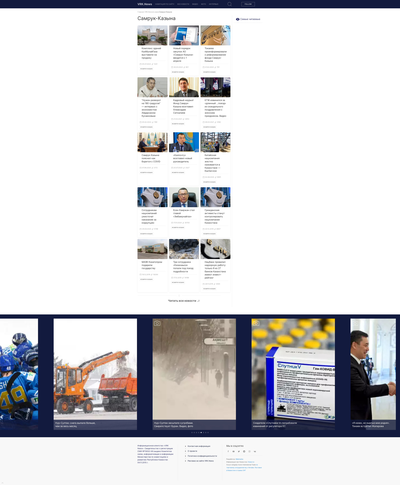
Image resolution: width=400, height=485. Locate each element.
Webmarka (239, 459)
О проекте (192, 451)
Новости (251, 462)
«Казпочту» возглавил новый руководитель (182, 158)
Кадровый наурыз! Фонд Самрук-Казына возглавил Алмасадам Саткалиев (183, 106)
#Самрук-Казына (146, 69)
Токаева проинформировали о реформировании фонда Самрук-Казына (216, 54)
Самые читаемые (250, 19)
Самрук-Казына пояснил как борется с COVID (151, 158)
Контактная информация (199, 446)
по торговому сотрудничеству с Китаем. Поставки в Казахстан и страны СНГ (244, 467)
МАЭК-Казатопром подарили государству (152, 265)
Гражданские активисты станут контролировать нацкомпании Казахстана (215, 216)
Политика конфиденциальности (202, 456)
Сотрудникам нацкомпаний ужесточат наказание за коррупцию (149, 216)
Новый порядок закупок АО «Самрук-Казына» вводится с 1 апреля (183, 54)
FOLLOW (248, 4)
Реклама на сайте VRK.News (201, 461)
